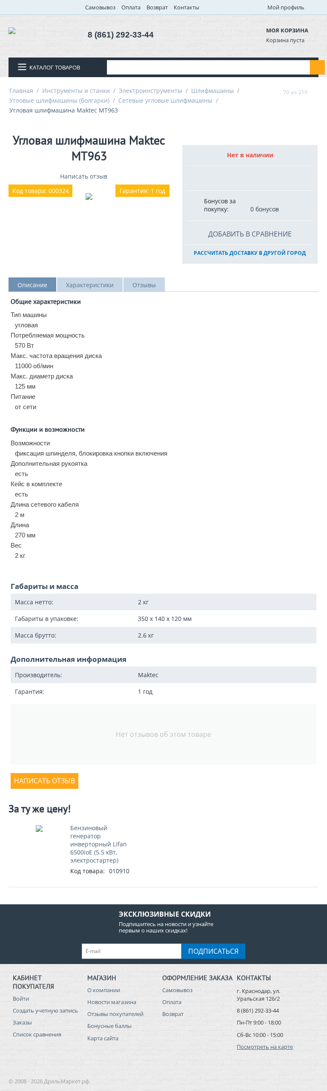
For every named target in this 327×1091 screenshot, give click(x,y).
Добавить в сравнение (250, 234)
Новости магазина (111, 1002)
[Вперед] (315, 92)
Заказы (22, 1022)
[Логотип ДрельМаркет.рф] (12, 30)
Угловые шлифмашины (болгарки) (59, 100)
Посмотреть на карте (265, 1047)
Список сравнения (37, 1034)
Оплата (131, 7)
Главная (21, 91)
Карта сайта (102, 1038)
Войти (21, 998)
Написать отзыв (83, 176)
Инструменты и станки (76, 91)
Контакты (186, 7)
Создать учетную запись (45, 1010)
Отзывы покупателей (115, 1014)
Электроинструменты (150, 91)
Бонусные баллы (109, 1026)
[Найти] (317, 67)
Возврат (157, 7)
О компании (103, 990)
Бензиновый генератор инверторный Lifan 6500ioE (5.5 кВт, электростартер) (98, 844)
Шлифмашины (212, 91)
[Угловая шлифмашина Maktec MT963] (89, 196)
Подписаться (213, 951)
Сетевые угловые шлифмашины (165, 100)
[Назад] (275, 92)
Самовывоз (100, 7)
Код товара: (87, 871)
